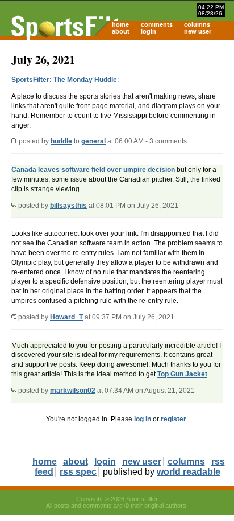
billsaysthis (68, 206)
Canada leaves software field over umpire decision (93, 170)
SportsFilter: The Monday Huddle (64, 80)
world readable (188, 472)
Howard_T (66, 317)
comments (157, 24)
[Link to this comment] (13, 206)
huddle (61, 141)
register (173, 419)
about (120, 31)
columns (197, 24)
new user (197, 31)
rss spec (78, 472)
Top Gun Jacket (182, 374)
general (93, 141)
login (148, 31)
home (120, 24)
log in (142, 419)
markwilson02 (72, 391)
